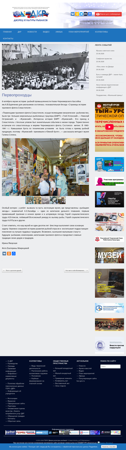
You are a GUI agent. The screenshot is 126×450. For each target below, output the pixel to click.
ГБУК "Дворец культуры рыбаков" (55, 440)
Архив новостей (85, 368)
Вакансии (11, 401)
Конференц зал (61, 381)
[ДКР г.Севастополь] (30, 14)
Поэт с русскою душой (12, 270)
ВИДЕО (46, 32)
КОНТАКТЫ (8, 39)
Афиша (82, 376)
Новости (82, 366)
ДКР (19, 32)
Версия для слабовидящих (110, 14)
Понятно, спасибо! (109, 447)
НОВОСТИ (32, 32)
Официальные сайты (16, 403)
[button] (87, 167)
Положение (36, 376)
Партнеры (12, 406)
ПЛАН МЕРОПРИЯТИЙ (79, 32)
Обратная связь (14, 421)
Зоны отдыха (60, 386)
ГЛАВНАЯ (7, 32)
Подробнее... (94, 446)
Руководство (13, 363)
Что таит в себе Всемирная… (76, 270)
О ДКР (10, 361)
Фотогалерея (12, 398)
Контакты (11, 418)
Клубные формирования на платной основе (36, 380)
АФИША (59, 32)
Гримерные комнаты (63, 378)
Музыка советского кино (105, 50)
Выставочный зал (62, 383)
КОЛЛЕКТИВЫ (101, 32)
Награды (11, 366)
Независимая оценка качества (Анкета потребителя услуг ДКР (15, 410)
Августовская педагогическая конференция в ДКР (107, 86)
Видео (81, 371)
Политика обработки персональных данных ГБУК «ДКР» (15, 385)
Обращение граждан (16, 416)
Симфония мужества (104, 58)
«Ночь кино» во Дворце (105, 66)
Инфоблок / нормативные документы (11, 376)
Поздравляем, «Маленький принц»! (109, 95)
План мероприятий (86, 373)
